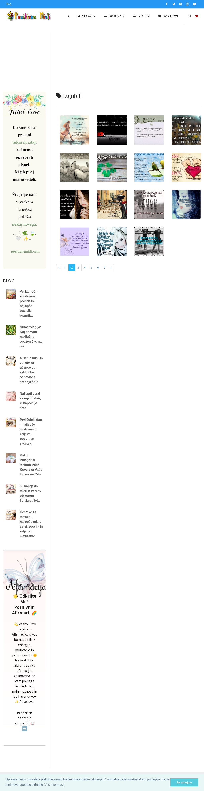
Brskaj (87, 16)
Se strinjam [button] (184, 782)
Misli (142, 16)
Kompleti (170, 16)
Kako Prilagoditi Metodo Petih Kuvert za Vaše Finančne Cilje (31, 465)
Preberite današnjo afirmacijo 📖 (24, 721)
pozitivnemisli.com (25, 251)
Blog (8, 4)
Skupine (115, 16)
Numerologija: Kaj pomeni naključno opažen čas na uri (31, 336)
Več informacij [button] (54, 784)
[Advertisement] (102, 62)
